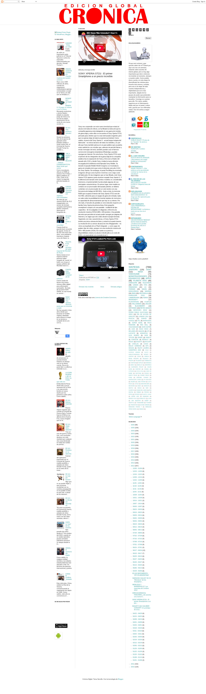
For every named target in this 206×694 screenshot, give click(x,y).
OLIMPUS (131, 390)
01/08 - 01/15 (137, 657)
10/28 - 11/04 (137, 495)
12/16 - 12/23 (137, 474)
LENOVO (131, 356)
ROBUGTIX (142, 398)
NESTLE (131, 388)
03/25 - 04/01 (137, 625)
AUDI (133, 329)
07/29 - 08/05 (137, 533)
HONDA (140, 337)
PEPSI (130, 394)
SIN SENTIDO (135, 147)
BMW (134, 293)
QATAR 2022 (135, 396)
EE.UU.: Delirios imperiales (68, 403)
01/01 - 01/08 (137, 660)
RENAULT (145, 339)
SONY (88, 279)
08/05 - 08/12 (137, 530)
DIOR (146, 335)
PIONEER (137, 394)
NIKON (144, 289)
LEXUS (139, 356)
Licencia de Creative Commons (105, 297)
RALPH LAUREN (143, 348)
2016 (133, 454)
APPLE (148, 278)
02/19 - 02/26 (137, 639)
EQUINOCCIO (134, 278)
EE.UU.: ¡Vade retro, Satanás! (68, 427)
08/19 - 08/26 (137, 524)
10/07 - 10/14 (137, 503)
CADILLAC (135, 344)
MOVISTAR (132, 385)
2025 (133, 428)
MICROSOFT (133, 299)
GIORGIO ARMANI (134, 352)
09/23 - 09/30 (137, 509)
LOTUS (137, 383)
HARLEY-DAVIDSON (134, 354)
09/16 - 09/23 (137, 512)
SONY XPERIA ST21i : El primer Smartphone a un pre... (141, 601)
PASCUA (131, 318)
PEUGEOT (145, 358)
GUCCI (146, 352)
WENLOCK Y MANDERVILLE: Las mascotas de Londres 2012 (140, 587)
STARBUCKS (147, 360)
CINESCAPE (133, 283)
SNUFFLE (131, 402)
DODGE (146, 373)
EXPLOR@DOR (136, 191)
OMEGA (146, 356)
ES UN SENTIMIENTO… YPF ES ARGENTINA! (140, 574)
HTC (138, 320)
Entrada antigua (116, 287)
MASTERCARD (145, 383)
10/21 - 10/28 (137, 497)
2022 (133, 436)
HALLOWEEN (136, 304)
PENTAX (146, 392)
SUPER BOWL (137, 323)
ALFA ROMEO (134, 335)
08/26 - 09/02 (137, 521)
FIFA (145, 285)
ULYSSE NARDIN (144, 404)
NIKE (147, 388)
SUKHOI (144, 318)
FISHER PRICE (144, 375)
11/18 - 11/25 (137, 486)
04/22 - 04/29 (137, 613)
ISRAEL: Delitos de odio (68, 350)
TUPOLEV (141, 362)
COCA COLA (139, 371)
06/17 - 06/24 (137, 550)
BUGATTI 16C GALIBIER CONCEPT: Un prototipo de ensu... (141, 608)
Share (81, 275)
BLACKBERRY (140, 306)
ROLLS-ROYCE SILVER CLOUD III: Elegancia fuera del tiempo (140, 184)
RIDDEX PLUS (133, 398)
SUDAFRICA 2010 (135, 350)
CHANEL (146, 369)
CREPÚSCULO (136, 138)
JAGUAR (148, 304)
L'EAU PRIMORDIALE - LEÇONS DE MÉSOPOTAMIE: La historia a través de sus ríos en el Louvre (140, 209)
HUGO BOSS (143, 329)
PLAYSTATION (134, 302)
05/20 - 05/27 (137, 562)
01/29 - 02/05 (137, 648)
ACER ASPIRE (146, 327)
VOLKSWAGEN (134, 327)
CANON (135, 285)
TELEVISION (146, 283)
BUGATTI (139, 341)
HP (148, 331)
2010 (133, 667)
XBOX (131, 314)
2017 (133, 451)
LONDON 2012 (143, 316)
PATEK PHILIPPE (134, 358)
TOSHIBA (148, 402)
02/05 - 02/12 (137, 645)
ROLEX (131, 341)
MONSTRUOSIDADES (138, 276)
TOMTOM (133, 362)
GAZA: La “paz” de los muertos (68, 524)
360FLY (133, 365)
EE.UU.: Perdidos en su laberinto (68, 451)
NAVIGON (146, 385)
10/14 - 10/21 (137, 500)
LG (145, 287)
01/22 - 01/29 (137, 651)
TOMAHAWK (140, 402)
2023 (133, 433)
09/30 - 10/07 (137, 506)
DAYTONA (138, 373)
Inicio (102, 287)
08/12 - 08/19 (137, 527)
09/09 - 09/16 (137, 515)
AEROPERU (148, 365)
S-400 (149, 398)
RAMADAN (146, 396)
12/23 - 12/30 (137, 471)
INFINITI (146, 354)
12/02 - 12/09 (137, 480)
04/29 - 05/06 (137, 571)
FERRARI (132, 289)
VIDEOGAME (134, 274)
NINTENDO (132, 308)
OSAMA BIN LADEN (141, 390)
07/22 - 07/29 (137, 536)
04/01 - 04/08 (137, 622)
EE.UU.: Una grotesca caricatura (68, 131)
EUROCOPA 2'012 (137, 295)
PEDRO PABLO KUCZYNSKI (138, 312)
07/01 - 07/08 (137, 544)
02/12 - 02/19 (137, 642)
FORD (130, 377)
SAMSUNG (133, 270)
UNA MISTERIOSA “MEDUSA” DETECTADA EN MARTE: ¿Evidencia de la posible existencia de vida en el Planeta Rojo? (140, 223)
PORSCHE (134, 339)
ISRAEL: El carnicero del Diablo (68, 551)
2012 (133, 466)
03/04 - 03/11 (137, 634)
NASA (140, 272)
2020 (133, 442)
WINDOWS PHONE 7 (135, 406)
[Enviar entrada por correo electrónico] (108, 277)
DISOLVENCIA (134, 291)
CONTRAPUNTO (137, 166)
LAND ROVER (141, 381)
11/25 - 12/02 (137, 483)
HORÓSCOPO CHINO (135, 379)
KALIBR (133, 381)
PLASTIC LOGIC (146, 394)
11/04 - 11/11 (137, 492)
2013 (133, 463)
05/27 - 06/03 (137, 559)
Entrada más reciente (86, 287)
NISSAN (131, 348)
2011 (133, 664)
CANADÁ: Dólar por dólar (68, 45)
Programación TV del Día (140, 129)
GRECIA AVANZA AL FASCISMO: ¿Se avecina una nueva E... (141, 594)
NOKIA (145, 297)
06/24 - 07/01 (137, 547)
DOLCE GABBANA (135, 346)
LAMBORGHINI (134, 297)
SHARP (146, 400)
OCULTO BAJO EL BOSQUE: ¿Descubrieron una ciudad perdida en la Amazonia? (140, 159)
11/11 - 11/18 (137, 489)
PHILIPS (131, 360)
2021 (133, 439)
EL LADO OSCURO (138, 156)
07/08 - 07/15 (137, 541)
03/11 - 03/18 (137, 631)
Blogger (120, 679)
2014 (133, 460)
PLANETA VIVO (140, 281)
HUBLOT (148, 337)
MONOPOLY (144, 333)
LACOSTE (132, 333)
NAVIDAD (148, 291)
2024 (133, 431)
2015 (133, 457)
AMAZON (141, 331)
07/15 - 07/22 (137, 538)
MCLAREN (132, 331)
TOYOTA (131, 337)
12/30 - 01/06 (137, 468)
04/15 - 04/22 (137, 616)
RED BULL (144, 325)
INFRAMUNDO (136, 218)
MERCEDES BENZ (140, 310)
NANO (139, 385)
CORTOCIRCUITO (137, 204)
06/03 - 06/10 (137, 556)
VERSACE (148, 362)
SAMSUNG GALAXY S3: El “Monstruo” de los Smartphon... (141, 580)
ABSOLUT (139, 365)
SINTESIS (134, 267)
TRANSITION (134, 404)
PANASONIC (133, 287)
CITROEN (131, 371)
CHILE (147, 350)
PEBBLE (139, 392)
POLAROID (139, 360)
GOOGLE (132, 320)
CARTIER (138, 369)
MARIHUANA (147, 320)
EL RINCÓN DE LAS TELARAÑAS (138, 180)
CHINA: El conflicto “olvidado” (68, 577)
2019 (133, 445)
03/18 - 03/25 (137, 628)
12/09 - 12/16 (137, 477)
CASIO (146, 344)
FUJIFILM (148, 302)
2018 (133, 448)
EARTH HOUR (133, 375)
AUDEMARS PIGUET (137, 367)
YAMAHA (141, 409)
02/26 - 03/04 (137, 637)
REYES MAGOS (145, 308)
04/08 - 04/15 (137, 619)
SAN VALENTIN (136, 400)
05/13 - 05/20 (137, 565)
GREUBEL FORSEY (142, 377)
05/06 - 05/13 (137, 568)
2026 (133, 425)
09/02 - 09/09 (137, 518)
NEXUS (139, 388)
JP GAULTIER (147, 379)
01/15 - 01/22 (137, 654)
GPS (146, 346)
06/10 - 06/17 (137, 553)
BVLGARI (148, 341)
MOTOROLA (143, 293)
